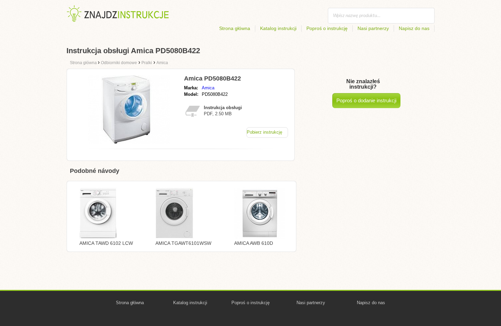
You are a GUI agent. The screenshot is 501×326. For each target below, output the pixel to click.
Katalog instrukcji (278, 28)
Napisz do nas (414, 28)
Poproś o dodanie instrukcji (366, 100)
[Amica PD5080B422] (129, 142)
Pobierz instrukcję (264, 132)
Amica (208, 87)
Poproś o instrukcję (327, 28)
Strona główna (234, 28)
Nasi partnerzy (373, 28)
